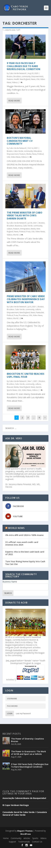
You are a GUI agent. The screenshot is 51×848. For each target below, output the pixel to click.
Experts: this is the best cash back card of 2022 (24, 553)
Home (6, 838)
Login (9, 713)
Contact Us (37, 841)
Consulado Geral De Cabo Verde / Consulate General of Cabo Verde (25, 813)
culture (9, 228)
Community (16, 838)
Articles (27, 838)
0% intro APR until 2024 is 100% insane (24, 535)
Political (40, 154)
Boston (10, 76)
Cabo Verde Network (17, 73)
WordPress (25, 834)
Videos (15, 82)
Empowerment (37, 76)
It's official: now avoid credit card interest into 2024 (21, 543)
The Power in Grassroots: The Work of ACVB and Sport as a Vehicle (28, 752)
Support (12, 841)
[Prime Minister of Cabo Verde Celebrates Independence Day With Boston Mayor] (25, 276)
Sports (38, 387)
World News (16, 528)
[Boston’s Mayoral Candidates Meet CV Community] (25, 121)
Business (18, 225)
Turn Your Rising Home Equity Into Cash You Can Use (25, 562)
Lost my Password (23, 713)
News (33, 79)
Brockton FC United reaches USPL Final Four (25, 375)
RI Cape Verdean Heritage (16, 805)
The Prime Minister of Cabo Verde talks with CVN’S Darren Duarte (24, 215)
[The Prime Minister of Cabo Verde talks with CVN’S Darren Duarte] (25, 196)
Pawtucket (40, 312)
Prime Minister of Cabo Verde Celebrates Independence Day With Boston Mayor (26, 299)
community (26, 76)
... (33, 417)
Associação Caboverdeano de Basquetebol (24, 798)
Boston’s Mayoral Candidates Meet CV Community (19, 140)
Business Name (10, 581)
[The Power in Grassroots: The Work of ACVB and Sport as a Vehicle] (6, 753)
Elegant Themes (25, 831)
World (15, 235)
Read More (14, 100)
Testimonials (24, 841)
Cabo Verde (18, 151)
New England (25, 79)
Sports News (12, 390)
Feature (10, 79)
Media (28, 154)
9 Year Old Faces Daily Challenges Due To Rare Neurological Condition (23, 66)
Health (16, 79)
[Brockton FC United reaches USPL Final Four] (25, 357)
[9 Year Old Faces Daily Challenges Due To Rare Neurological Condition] (25, 47)
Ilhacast (10, 387)
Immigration (25, 228)
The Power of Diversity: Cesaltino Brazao (27, 740)
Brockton (17, 76)
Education (38, 151)
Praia (28, 231)
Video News (15, 157)
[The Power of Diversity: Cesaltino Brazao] (6, 740)
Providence (23, 315)
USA (38, 79)
